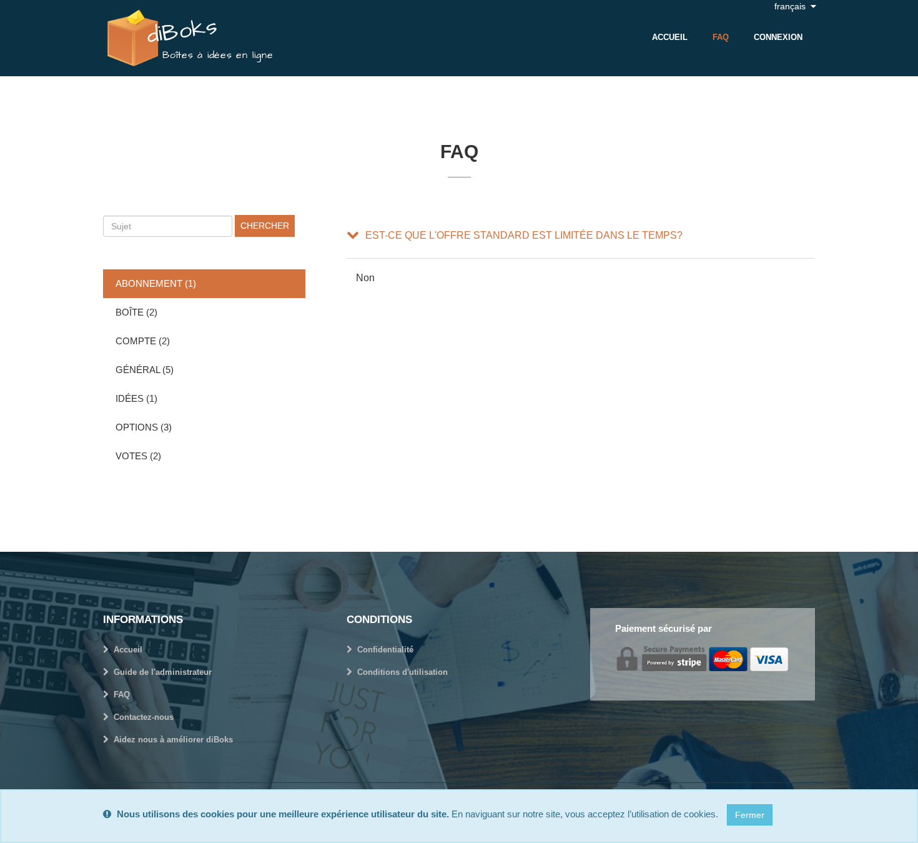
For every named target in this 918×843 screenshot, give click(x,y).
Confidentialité (385, 649)
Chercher (264, 226)
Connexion (778, 37)
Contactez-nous (144, 717)
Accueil (670, 37)
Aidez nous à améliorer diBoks (173, 739)
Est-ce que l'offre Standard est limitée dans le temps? (524, 235)
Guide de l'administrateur (163, 672)
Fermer (749, 815)
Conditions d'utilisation (402, 672)
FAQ (721, 37)
